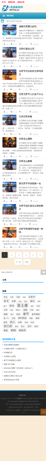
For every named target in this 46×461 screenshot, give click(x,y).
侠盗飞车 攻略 (9, 364)
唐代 (32, 301)
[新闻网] (23, 8)
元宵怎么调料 (25, 138)
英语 (16, 326)
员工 (25, 301)
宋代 (11, 305)
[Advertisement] (23, 438)
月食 (13, 318)
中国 (11, 297)
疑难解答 (21, 401)
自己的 (8, 326)
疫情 (5, 322)
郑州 (36, 326)
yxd (7, 67)
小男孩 (23, 412)
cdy (7, 44)
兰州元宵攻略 (25, 116)
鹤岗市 (22, 330)
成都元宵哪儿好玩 (28, 26)
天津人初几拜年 (10, 372)
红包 (32, 322)
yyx (7, 201)
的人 (12, 322)
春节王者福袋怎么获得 (12, 360)
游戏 (37, 318)
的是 (20, 322)
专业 (5, 297)
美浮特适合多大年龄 (11, 379)
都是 (6, 330)
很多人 (18, 310)
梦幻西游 (22, 317)
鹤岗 (13, 330)
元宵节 (31, 296)
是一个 (6, 318)
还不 (30, 326)
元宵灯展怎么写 (26, 48)
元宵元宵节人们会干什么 (31, 94)
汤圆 (31, 318)
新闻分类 (21, 2)
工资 (5, 309)
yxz (7, 157)
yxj (7, 90)
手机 (31, 310)
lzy (7, 134)
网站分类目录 (34, 398)
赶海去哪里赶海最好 (11, 344)
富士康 (22, 305)
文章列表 (36, 44)
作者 (24, 297)
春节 (26, 313)
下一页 (18, 262)
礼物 (26, 322)
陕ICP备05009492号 (32, 401)
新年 (12, 314)
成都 (25, 309)
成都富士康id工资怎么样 (13, 375)
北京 (20, 301)
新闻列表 (11, 2)
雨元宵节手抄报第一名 (30, 183)
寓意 (32, 306)
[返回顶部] (43, 411)
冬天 (6, 301)
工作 (38, 306)
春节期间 (36, 314)
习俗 (18, 297)
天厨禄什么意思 (10, 356)
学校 (39, 301)
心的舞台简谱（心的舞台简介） (16, 348)
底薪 (11, 310)
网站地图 (14, 401)
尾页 (27, 262)
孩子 (5, 306)
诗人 (23, 326)
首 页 (4, 2)
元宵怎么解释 (25, 161)
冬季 (14, 301)
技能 (37, 310)
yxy (7, 112)
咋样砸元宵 (8, 352)
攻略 (6, 314)
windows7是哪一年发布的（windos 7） (19, 368)
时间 (18, 314)
